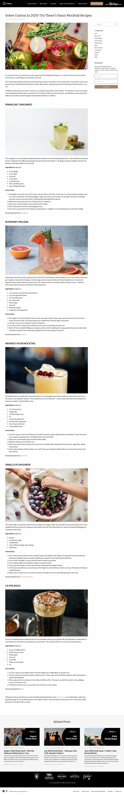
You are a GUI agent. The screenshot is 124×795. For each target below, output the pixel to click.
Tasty (22, 689)
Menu (9, 3)
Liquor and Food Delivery (98, 791)
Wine (96, 57)
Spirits (96, 55)
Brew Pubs (43, 4)
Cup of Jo (23, 334)
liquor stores (60, 697)
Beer (96, 33)
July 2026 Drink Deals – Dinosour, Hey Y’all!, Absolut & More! (60, 752)
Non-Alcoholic (99, 47)
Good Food (23, 456)
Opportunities (82, 4)
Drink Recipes (98, 38)
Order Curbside (96, 4)
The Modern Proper (26, 577)
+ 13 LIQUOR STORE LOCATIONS (62, 783)
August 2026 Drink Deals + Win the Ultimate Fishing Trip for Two (19, 752)
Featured (7, 764)
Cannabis (53, 4)
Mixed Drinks (98, 43)
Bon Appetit (24, 213)
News (96, 45)
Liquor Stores (32, 4)
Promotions (98, 50)
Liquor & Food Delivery (67, 4)
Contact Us (118, 791)
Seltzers (97, 52)
